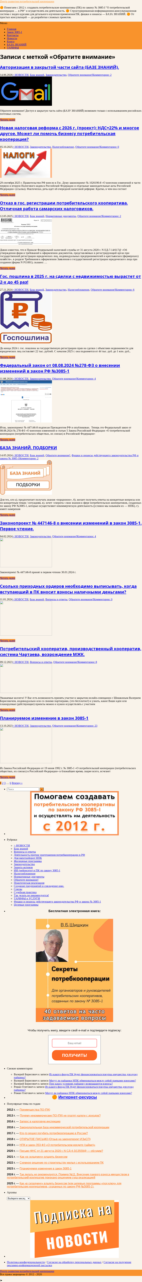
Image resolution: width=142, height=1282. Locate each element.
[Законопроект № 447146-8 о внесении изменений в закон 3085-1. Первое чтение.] (26, 566)
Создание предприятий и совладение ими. (39, 886)
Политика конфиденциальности (26, 1262)
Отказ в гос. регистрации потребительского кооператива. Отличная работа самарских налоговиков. (64, 205)
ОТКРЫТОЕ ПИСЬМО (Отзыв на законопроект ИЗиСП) (55, 1139)
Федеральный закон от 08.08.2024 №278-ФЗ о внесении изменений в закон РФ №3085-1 (60, 368)
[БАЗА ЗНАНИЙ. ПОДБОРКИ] (26, 493)
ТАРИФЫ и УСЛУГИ (27, 898)
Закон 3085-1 (14, 32)
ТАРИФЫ (13, 47)
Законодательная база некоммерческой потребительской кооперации (64, 1127)
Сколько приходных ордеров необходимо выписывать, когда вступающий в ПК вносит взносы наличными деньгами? (68, 589)
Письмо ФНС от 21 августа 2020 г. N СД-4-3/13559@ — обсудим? (61, 1150)
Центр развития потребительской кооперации (27, 1)
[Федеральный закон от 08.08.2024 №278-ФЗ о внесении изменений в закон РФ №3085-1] (26, 421)
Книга (10, 41)
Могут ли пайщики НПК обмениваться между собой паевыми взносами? (92, 1080)
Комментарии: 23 (87, 725)
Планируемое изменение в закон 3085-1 (44, 718)
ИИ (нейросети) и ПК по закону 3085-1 (37, 870)
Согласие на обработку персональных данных (74, 1262)
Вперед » (17, 783)
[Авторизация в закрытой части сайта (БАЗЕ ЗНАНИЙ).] (26, 104)
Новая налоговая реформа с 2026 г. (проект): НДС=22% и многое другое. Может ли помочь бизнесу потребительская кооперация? (69, 133)
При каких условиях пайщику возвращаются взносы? (81, 1083)
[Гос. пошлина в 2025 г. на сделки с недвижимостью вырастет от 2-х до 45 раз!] (26, 342)
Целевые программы (26, 904)
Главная (11, 29)
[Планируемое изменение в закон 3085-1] (26, 762)
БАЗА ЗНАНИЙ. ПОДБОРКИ (28, 447)
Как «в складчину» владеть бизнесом (43, 1156)
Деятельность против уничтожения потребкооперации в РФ (49, 854)
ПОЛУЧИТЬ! (74, 1055)
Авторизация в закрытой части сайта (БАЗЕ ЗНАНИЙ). (59, 67)
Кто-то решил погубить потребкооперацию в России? (54, 1133)
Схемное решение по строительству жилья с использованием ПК (62, 1162)
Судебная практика (25, 892)
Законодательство (56, 74)
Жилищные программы (28, 861)
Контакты (13, 35)
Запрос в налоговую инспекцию (40, 1121)
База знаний (37, 74)
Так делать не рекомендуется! (31, 895)
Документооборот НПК (28, 858)
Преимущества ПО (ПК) (35, 1109)
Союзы (18, 889)
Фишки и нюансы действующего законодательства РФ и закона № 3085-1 (57, 901)
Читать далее (7, 119)
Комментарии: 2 (102, 74)
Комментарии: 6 (124, 289)
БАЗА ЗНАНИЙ (16, 44)
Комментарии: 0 (109, 146)
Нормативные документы (61, 216)
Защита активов (23, 867)
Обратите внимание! (80, 74)
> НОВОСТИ (20, 74)
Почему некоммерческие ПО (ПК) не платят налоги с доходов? (60, 1115)
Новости (12, 38)
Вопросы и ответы (56, 599)
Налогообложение (63, 146)
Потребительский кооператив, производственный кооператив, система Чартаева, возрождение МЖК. (70, 651)
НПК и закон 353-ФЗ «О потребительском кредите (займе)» (57, 1145)
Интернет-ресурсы (77, 1097)
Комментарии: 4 (86, 378)
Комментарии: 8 (87, 662)
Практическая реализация (29, 882)
